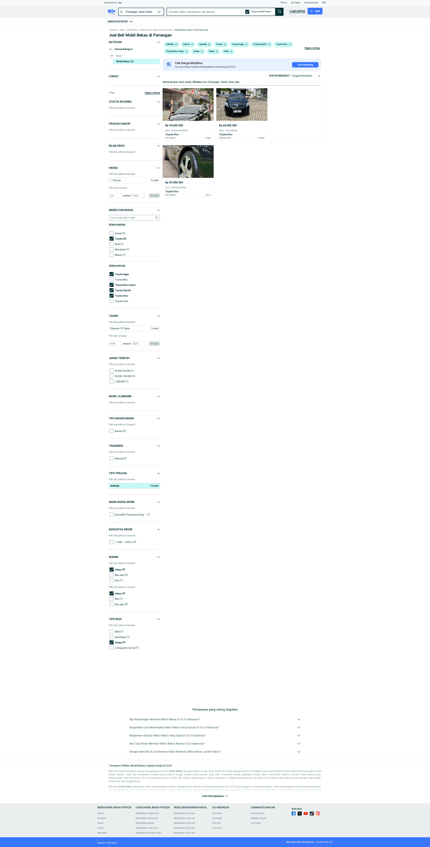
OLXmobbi (217, 818)
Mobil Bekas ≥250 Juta (184, 833)
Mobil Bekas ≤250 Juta (184, 828)
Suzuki (100, 828)
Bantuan (101, 843)
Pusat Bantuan (257, 813)
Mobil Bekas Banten (145, 823)
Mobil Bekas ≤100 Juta (184, 813)
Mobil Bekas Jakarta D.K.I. (147, 813)
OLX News (217, 828)
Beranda (113, 30)
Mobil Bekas (132, 30)
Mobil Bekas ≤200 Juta (184, 823)
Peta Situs (217, 813)
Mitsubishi (102, 833)
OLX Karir (216, 823)
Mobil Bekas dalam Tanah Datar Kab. (192, 30)
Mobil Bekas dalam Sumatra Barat (156, 30)
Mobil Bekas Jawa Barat (147, 818)
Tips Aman (256, 823)
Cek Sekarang (305, 64)
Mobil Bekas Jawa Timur (147, 828)
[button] (113, 2)
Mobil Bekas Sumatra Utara (148, 833)
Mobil (122, 30)
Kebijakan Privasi (258, 818)
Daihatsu (101, 818)
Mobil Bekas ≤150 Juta (184, 818)
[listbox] (176, 44)
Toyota (100, 813)
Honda (100, 823)
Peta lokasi (112, 843)
